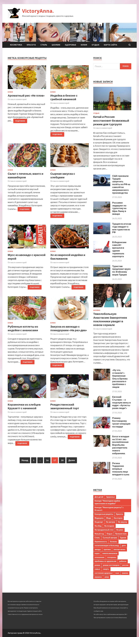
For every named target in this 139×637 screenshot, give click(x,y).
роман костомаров (111, 565)
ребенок (122, 561)
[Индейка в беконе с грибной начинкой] (69, 78)
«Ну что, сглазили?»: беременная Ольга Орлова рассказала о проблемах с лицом (119, 378)
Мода (108, 518)
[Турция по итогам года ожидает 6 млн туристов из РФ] (101, 233)
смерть (106, 569)
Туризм (123, 538)
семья (97, 569)
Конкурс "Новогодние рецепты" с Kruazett (109, 508)
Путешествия (121, 534)
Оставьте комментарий (17, 99)
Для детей (99, 497)
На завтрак (110, 522)
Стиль (43, 45)
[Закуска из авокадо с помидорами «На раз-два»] (69, 309)
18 (62, 460)
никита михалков (109, 553)
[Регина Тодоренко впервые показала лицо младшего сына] (101, 472)
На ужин (119, 530)
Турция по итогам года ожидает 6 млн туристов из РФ (121, 227)
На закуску (122, 522)
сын (117, 573)
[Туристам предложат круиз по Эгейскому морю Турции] (101, 275)
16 (47, 460)
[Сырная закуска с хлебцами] (69, 156)
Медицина (99, 518)
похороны (111, 557)
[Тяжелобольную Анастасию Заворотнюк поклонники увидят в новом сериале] (112, 307)
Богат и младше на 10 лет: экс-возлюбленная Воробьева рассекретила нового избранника (120, 445)
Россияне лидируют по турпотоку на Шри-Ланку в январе (119, 208)
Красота (31, 45)
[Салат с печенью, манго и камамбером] (27, 156)
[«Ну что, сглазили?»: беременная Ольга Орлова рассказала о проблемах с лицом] (101, 379)
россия (125, 565)
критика (107, 549)
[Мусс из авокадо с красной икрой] (27, 238)
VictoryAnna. (38, 11)
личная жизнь (119, 549)
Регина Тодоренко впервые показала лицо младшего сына (120, 469)
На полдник (109, 526)
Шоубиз (56, 45)
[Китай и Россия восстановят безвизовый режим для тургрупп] (112, 110)
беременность (101, 541)
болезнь (113, 541)
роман (97, 565)
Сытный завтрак (110, 538)
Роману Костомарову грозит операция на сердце (121, 422)
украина (98, 577)
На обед (98, 526)
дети (124, 545)
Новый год (99, 534)
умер (107, 577)
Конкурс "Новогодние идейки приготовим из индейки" (107, 502)
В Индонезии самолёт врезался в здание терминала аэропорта (119, 249)
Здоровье (70, 45)
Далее (71, 460)
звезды (98, 549)
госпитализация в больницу (107, 545)
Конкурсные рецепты (104, 514)
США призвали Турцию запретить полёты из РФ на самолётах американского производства (121, 184)
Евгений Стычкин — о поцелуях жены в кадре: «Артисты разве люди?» (121, 402)
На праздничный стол (104, 530)
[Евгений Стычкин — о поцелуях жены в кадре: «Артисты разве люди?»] (101, 406)
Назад (25, 460)
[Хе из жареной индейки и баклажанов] (69, 238)
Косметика (16, 45)
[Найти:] (112, 66)
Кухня (84, 45)
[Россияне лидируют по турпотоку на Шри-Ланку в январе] (101, 212)
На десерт (99, 522)
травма (125, 573)
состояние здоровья (104, 573)
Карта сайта (110, 45)
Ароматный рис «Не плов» (26, 95)
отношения (99, 557)
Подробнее (20, 121)
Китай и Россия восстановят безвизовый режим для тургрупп (111, 120)
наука (97, 553)
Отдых (95, 45)
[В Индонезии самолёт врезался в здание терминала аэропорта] (101, 251)
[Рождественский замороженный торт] (69, 387)
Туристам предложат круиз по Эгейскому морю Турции (121, 270)
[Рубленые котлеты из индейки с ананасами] (27, 309)
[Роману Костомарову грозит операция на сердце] (101, 427)
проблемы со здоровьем (105, 561)
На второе (118, 518)
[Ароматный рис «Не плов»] (27, 78)
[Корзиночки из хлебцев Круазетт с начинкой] (27, 387)
